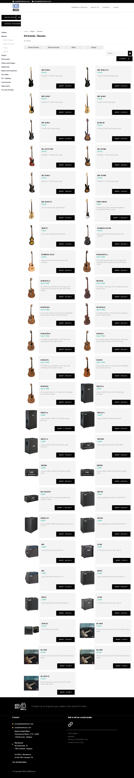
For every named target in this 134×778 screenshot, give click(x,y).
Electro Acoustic (8, 44)
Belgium (32, 31)
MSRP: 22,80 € (66, 692)
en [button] (19, 17)
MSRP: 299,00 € (121, 587)
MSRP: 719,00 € (65, 244)
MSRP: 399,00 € (121, 428)
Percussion (5, 59)
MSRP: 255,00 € (121, 244)
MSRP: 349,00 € (121, 455)
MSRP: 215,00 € (121, 86)
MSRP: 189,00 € (65, 165)
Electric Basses (8, 40)
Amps (5, 48)
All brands (39, 31)
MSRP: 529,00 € (121, 534)
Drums (3, 55)
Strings (5, 52)
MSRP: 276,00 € (121, 138)
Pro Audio (5, 74)
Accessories (6, 82)
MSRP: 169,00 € (65, 86)
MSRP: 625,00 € (121, 297)
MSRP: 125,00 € (65, 639)
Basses (4, 36)
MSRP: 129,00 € (121, 613)
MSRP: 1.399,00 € (65, 428)
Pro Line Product (7, 90)
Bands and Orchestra (9, 71)
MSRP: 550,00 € (121, 270)
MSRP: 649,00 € (121, 481)
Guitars (4, 32)
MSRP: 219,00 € (121, 112)
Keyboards (5, 67)
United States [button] (10, 17)
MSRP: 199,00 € (65, 613)
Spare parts (5, 86)
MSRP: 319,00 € (65, 587)
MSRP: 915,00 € (65, 297)
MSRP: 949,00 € (121, 402)
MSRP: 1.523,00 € (65, 507)
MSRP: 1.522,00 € (120, 217)
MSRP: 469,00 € (65, 560)
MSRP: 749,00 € (65, 455)
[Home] (16, 7)
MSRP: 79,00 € (122, 560)
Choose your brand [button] (12, 24)
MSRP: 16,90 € (122, 639)
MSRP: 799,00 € (65, 534)
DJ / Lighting (6, 78)
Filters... (123, 58)
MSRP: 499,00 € (121, 349)
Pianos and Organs (8, 63)
